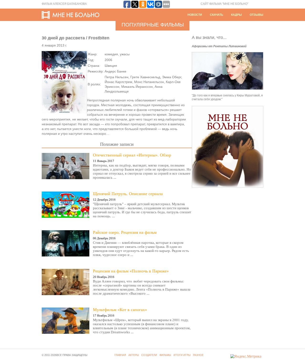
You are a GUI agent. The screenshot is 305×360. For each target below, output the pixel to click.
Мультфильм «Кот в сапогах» (120, 309)
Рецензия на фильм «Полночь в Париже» (131, 271)
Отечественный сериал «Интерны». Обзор (132, 155)
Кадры (236, 14)
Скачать (216, 14)
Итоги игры (182, 355)
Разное (198, 355)
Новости (195, 14)
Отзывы (256, 14)
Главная (120, 355)
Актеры (133, 355)
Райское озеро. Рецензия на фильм (125, 232)
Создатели (149, 355)
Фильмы (165, 355)
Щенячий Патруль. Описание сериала (128, 193)
